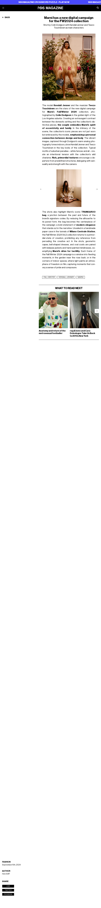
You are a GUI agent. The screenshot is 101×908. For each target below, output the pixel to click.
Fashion (6, 862)
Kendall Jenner (66, 277)
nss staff (6, 874)
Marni (80, 277)
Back (7, 17)
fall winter (49, 277)
